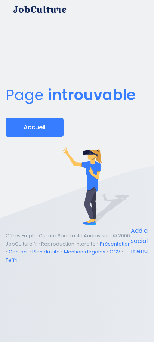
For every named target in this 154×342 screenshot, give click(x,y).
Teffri (12, 260)
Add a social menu (139, 241)
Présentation (115, 244)
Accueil (35, 127)
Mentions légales (84, 252)
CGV (115, 252)
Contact (18, 252)
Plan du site (46, 252)
